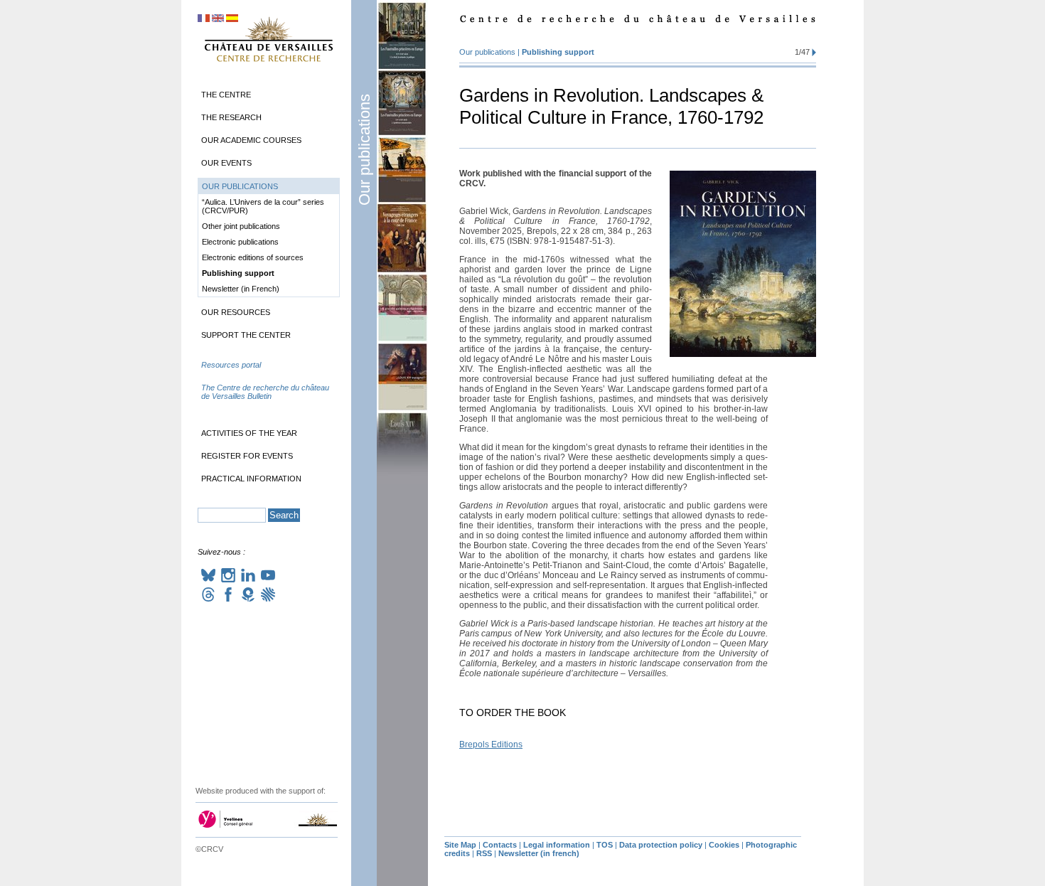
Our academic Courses (251, 140)
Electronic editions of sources (253, 257)
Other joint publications (241, 226)
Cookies (724, 844)
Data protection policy (660, 844)
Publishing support (558, 52)
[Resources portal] (269, 379)
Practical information (251, 478)
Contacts (500, 844)
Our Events (226, 163)
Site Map (460, 844)
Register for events (247, 456)
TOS (604, 844)
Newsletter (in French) (240, 288)
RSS (484, 853)
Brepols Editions (490, 744)
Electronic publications (240, 241)
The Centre (226, 94)
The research (231, 117)
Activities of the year (249, 433)
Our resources (235, 312)
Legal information (556, 844)
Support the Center (246, 335)
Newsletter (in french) (538, 853)
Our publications (364, 150)
